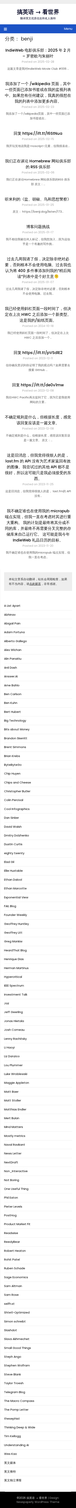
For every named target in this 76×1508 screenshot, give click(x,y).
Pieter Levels (13, 1206)
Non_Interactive (16, 1171)
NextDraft (11, 1162)
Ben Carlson (12, 694)
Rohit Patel (12, 1259)
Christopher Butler (17, 791)
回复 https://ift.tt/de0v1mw (38, 385)
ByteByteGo (13, 765)
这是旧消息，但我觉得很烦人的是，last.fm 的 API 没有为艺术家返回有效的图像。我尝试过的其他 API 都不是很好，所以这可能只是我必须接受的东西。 (38, 466)
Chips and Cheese (17, 782)
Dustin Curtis (13, 844)
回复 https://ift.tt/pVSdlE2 (38, 352)
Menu (68, 28)
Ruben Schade (14, 1268)
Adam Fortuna (14, 632)
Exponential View (16, 897)
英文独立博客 (13, 1480)
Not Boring (11, 1180)
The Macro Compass (19, 1401)
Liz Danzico (12, 1056)
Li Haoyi (9, 1047)
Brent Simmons (15, 747)
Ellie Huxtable (13, 871)
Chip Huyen (12, 773)
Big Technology (15, 720)
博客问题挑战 (38, 226)
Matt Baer (11, 1092)
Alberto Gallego (15, 641)
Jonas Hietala (14, 1021)
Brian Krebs (12, 756)
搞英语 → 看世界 (38, 12)
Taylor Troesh (14, 1383)
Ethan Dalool (13, 880)
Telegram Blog (14, 1392)
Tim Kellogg (12, 1436)
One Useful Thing (16, 1189)
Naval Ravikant (14, 1145)
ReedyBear (12, 1242)
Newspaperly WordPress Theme (38, 1502)
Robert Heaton (15, 1251)
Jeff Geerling (13, 1012)
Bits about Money (16, 729)
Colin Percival (13, 800)
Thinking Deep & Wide (19, 1427)
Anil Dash (10, 668)
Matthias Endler (15, 1109)
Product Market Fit (17, 1224)
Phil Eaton (11, 1197)
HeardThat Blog (15, 950)
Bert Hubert (12, 712)
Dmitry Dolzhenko (16, 835)
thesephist (12, 1418)
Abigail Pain (12, 623)
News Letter (12, 1153)
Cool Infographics (17, 809)
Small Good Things (17, 1348)
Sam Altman (13, 1286)
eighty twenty (14, 853)
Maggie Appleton (16, 1083)
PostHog (10, 1215)
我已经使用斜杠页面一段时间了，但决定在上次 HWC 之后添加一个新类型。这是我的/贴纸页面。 (38, 314)
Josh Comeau (14, 1030)
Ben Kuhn (10, 703)
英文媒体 (10, 1463)
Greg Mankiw (13, 941)
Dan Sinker (11, 818)
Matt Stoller (12, 1100)
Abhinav (10, 615)
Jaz (6, 1003)
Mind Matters (13, 1127)
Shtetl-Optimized (17, 1312)
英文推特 (10, 1471)
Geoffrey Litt (13, 933)
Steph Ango (12, 1357)
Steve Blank (12, 1374)
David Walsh (13, 827)
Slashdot (10, 1330)
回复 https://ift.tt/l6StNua (38, 133)
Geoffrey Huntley (16, 924)
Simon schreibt (15, 1321)
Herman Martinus (16, 968)
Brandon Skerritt (15, 738)
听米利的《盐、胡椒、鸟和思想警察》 (38, 199)
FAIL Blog (10, 906)
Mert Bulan (11, 1118)
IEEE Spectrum (14, 985)
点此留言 (35, 584)
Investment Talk (15, 994)
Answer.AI (11, 676)
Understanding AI (16, 1445)
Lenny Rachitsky (15, 1039)
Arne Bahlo (11, 685)
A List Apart (12, 606)
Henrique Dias (14, 959)
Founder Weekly (15, 915)
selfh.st (9, 1304)
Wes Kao (10, 1454)
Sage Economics (16, 1277)
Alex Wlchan (12, 650)
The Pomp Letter (16, 1410)
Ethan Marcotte (15, 888)
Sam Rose (11, 1295)
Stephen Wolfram (17, 1365)
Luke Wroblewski (15, 1074)
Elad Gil (9, 862)
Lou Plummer (13, 1065)
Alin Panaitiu (12, 659)
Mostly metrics (14, 1136)
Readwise (11, 1233)
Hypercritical (13, 977)
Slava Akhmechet (16, 1339)
